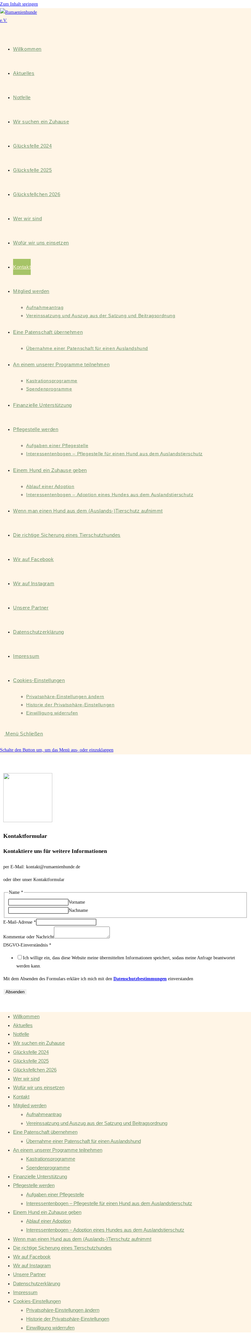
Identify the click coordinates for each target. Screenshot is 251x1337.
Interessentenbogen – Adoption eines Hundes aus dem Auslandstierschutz (105, 1230)
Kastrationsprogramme (50, 1159)
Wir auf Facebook (32, 1256)
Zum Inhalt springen (19, 4)
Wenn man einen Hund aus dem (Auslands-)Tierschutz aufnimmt (82, 1239)
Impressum (25, 1292)
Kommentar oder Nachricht (28, 936)
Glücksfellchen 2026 (35, 1070)
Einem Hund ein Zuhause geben (47, 1212)
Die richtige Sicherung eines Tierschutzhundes (62, 1248)
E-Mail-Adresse (19, 922)
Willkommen (26, 1016)
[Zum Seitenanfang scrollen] (2, 1003)
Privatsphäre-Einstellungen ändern (62, 1310)
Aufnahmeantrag (43, 1114)
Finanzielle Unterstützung (40, 1176)
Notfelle (21, 1034)
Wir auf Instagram (32, 1265)
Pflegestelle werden (34, 1185)
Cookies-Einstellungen (37, 1301)
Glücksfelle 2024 (31, 1052)
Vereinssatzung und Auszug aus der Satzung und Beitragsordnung (96, 1123)
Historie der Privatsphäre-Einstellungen (67, 1319)
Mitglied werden (29, 1105)
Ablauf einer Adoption (48, 1221)
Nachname (78, 910)
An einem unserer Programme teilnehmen (57, 1150)
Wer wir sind (26, 1078)
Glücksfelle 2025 (31, 1061)
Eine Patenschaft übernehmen (45, 1132)
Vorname (77, 902)
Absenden (15, 991)
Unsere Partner (29, 1274)
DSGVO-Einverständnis (27, 945)
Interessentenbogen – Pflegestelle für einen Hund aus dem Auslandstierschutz (109, 1203)
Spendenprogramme (48, 1167)
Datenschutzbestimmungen (140, 978)
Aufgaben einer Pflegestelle (55, 1194)
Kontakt (21, 1096)
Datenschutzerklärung (36, 1283)
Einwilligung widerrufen (50, 1327)
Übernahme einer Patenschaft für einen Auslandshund (83, 1141)
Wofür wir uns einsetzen (38, 1087)
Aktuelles (23, 1025)
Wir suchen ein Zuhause (39, 1043)
